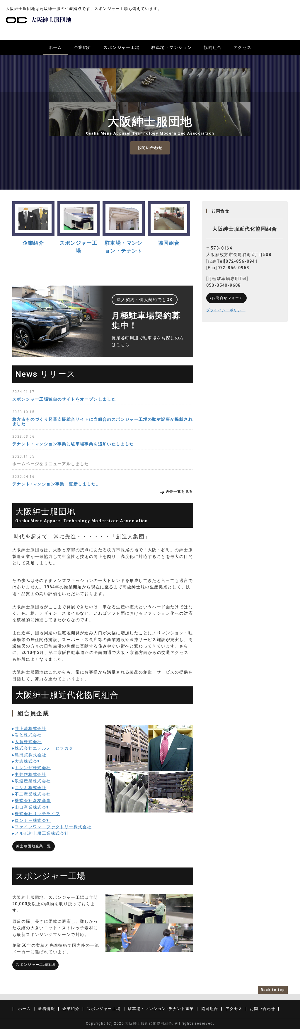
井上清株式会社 (30, 728)
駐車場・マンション (171, 47)
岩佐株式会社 (28, 735)
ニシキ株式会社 (30, 787)
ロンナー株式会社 (33, 820)
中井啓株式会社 (30, 774)
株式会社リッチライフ (37, 813)
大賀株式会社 (28, 741)
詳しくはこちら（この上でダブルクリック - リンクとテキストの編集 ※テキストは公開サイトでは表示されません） (102, 321)
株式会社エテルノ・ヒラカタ (44, 748)
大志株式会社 (28, 761)
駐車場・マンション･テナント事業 (161, 1008)
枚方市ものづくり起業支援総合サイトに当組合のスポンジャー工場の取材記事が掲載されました (102, 421)
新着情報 (46, 1008)
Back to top (273, 990)
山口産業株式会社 (33, 807)
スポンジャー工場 (121, 47)
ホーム (55, 47)
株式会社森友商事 (33, 800)
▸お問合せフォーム (226, 298)
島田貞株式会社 (30, 755)
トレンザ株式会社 (33, 767)
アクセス (242, 47)
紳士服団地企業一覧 (33, 846)
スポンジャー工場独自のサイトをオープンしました (64, 399)
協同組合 (213, 47)
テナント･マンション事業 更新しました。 (56, 484)
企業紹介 (83, 47)
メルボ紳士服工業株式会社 (42, 833)
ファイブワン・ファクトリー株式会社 (53, 826)
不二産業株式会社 (33, 794)
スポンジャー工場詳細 (35, 965)
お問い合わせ (150, 147)
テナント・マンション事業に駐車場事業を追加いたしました (73, 444)
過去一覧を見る (179, 491)
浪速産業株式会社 (33, 781)
